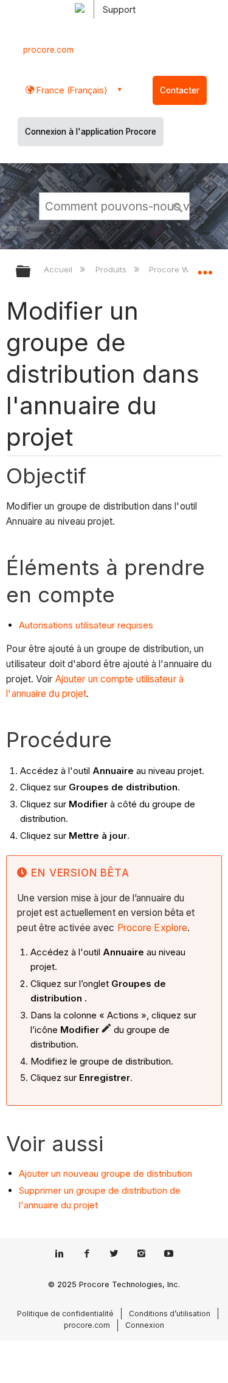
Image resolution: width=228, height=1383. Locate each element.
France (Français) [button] (71, 90)
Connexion (144, 1325)
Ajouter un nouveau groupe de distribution (105, 1173)
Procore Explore (151, 928)
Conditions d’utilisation (169, 1313)
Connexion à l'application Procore (90, 131)
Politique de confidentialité (65, 1313)
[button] (178, 205)
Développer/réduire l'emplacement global (205, 267)
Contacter (179, 90)
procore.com (48, 50)
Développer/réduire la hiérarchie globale (31, 272)
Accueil (59, 269)
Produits (111, 269)
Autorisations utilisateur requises (86, 625)
